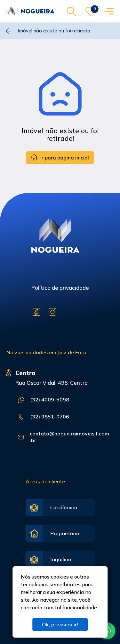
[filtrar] (71, 11)
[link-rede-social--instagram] (52, 312)
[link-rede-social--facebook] (36, 312)
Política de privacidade (60, 287)
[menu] (109, 11)
